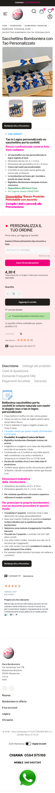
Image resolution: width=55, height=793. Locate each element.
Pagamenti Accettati (16, 381)
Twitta (21, 333)
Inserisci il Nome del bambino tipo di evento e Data (25, 243)
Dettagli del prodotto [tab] (37, 366)
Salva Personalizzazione (27, 263)
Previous (2, 108)
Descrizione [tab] (10, 366)
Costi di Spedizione (15, 371)
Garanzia (40, 381)
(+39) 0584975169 (32, 2)
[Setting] (50, 17)
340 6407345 (32, 762)
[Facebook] (11, 688)
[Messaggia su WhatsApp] (27, 777)
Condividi (16, 333)
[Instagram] (4, 688)
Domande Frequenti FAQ (19, 376)
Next (50, 108)
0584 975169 (35, 755)
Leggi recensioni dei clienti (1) (21, 346)
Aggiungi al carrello (28, 302)
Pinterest (26, 333)
